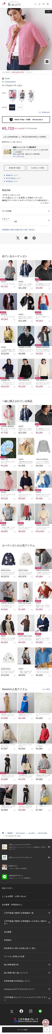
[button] (26, 39)
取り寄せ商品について (13, 178)
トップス (32, 833)
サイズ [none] (4, 107)
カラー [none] (4, 93)
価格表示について (12, 175)
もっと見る (44, 203)
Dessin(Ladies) (10, 82)
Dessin (7, 78)
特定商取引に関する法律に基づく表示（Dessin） (19, 230)
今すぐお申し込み (18, 156)
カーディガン (42, 833)
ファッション (20, 833)
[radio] (12, 96)
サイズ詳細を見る (44, 112)
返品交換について (12, 181)
